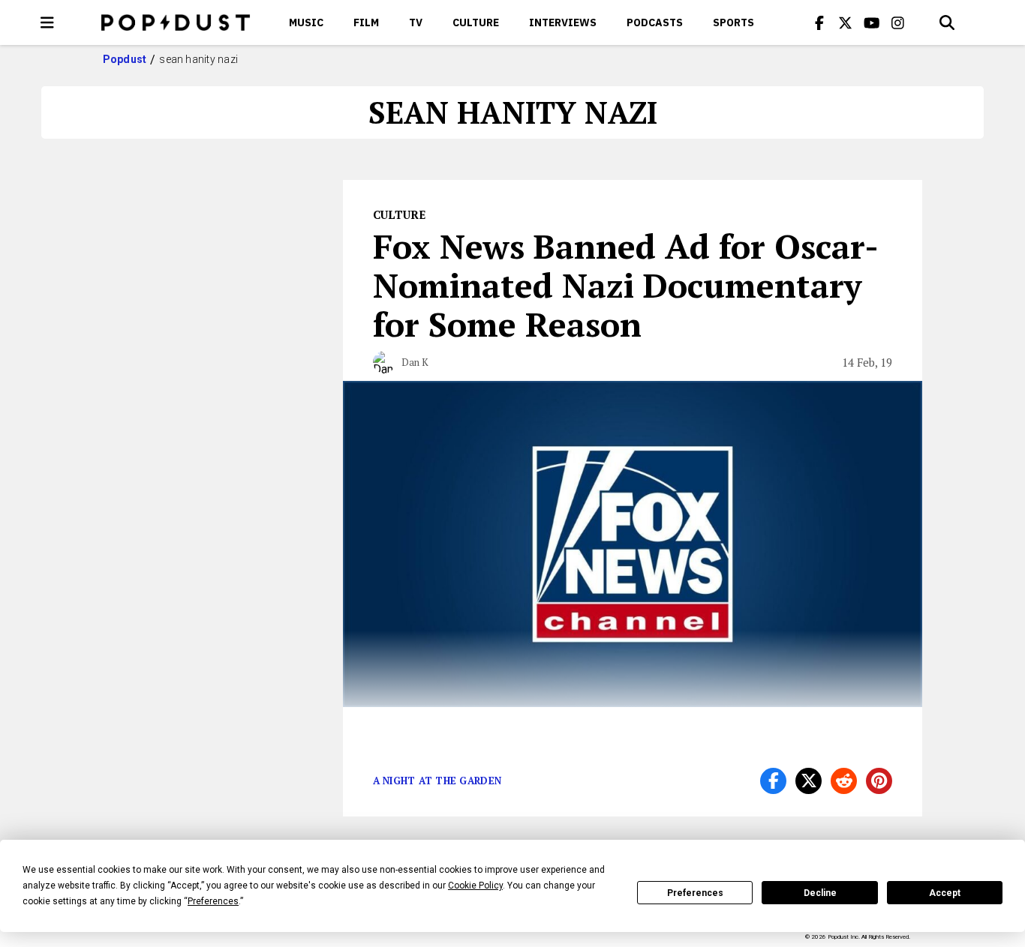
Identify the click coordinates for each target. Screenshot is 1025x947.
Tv (415, 22)
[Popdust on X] (845, 22)
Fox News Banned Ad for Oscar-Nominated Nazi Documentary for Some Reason (626, 284)
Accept (944, 893)
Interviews (563, 22)
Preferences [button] (213, 901)
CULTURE (475, 22)
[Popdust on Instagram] (898, 22)
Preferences (695, 893)
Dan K (414, 362)
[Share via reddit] (844, 781)
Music (306, 22)
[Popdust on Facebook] (819, 22)
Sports (733, 22)
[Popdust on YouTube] (872, 22)
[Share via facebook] (773, 781)
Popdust (125, 59)
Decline (820, 893)
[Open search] (946, 22)
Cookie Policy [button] (475, 885)
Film (366, 22)
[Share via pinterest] (879, 781)
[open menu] (47, 22)
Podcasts (655, 22)
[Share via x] (808, 781)
